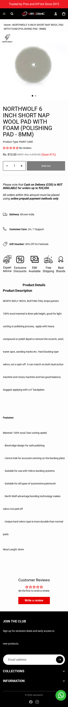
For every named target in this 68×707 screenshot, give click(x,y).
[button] (10, 148)
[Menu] (4, 14)
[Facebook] (31, 702)
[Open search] (12, 14)
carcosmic (38, 695)
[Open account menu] (56, 14)
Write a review (34, 600)
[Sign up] (59, 660)
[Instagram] (37, 702)
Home (7, 24)
